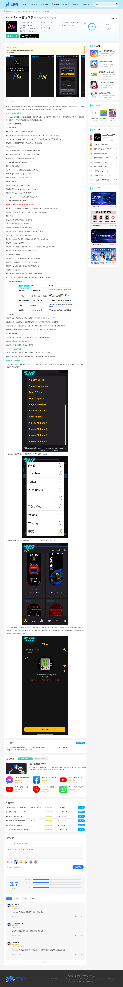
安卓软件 (55, 4)
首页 (24, 4)
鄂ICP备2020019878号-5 (87, 981)
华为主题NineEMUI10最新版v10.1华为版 (102, 180)
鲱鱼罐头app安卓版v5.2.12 (102, 162)
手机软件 (19, 11)
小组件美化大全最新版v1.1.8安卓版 (102, 144)
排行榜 (76, 4)
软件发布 (92, 976)
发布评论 (78, 867)
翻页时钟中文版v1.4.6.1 (101, 158)
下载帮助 (85, 976)
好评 (17, 898)
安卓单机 (44, 4)
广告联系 (70, 976)
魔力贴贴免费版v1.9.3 (100, 153)
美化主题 (27, 11)
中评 (25, 898)
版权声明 (77, 976)
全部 (9, 898)
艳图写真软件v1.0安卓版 (101, 171)
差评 (33, 898)
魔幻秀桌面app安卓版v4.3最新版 (102, 166)
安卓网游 (33, 4)
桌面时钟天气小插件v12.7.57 (102, 149)
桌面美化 (30, 31)
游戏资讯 (66, 4)
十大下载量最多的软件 (37, 764)
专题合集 (85, 4)
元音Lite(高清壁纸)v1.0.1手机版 (102, 175)
